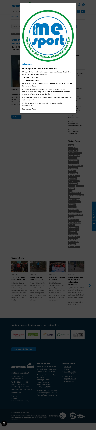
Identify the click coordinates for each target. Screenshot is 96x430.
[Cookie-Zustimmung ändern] (4, 423)
